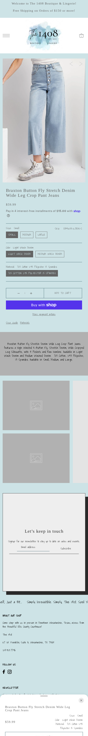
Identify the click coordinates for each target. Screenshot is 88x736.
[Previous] (71, 64)
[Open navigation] (7, 35)
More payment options (44, 314)
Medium (27, 235)
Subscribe (66, 548)
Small (12, 235)
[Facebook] (4, 672)
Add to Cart (63, 293)
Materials (25, 323)
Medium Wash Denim (50, 254)
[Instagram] (10, 672)
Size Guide (12, 323)
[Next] (81, 64)
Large (41, 235)
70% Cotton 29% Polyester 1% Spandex (32, 273)
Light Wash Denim (19, 254)
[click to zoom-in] (9, 65)
